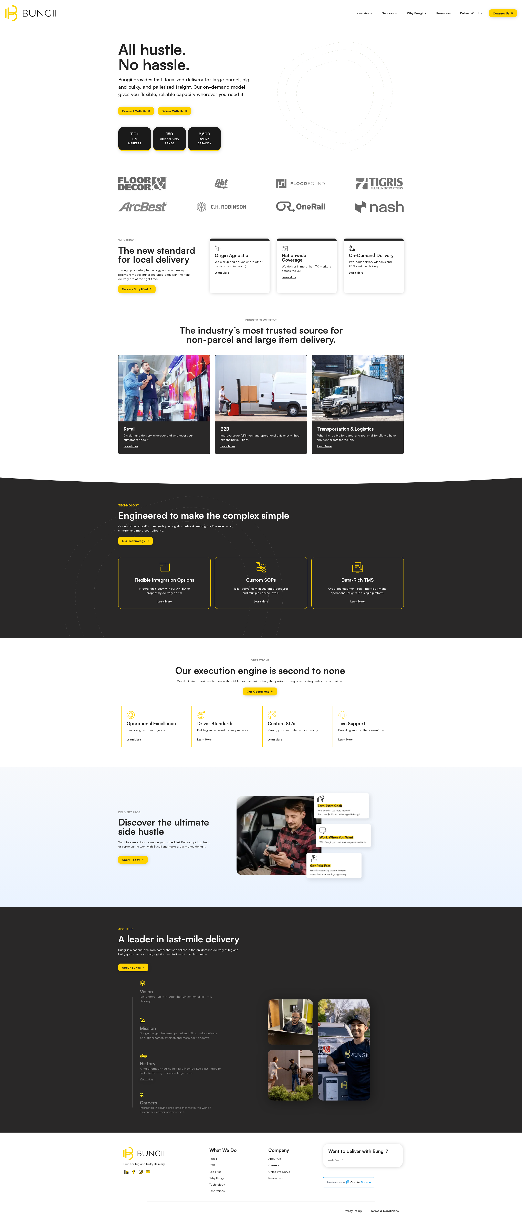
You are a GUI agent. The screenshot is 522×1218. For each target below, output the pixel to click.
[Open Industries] (371, 13)
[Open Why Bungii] (425, 13)
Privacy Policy (352, 1210)
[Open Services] (396, 13)
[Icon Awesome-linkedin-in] (126, 1172)
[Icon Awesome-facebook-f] (133, 1172)
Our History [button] (146, 1079)
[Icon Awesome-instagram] (141, 1172)
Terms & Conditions (384, 1210)
